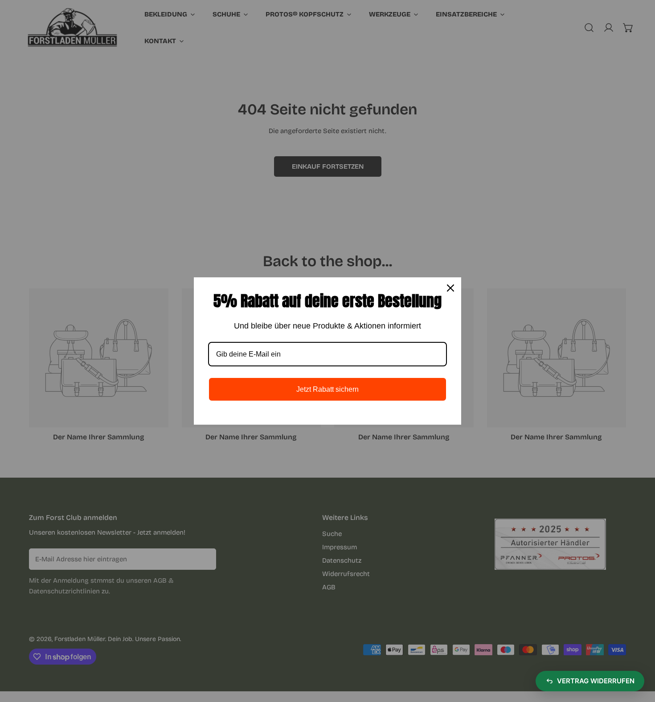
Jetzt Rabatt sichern (327, 389)
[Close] (450, 288)
